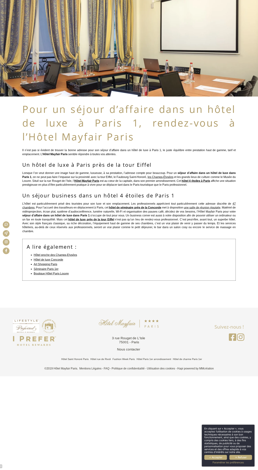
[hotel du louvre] (9, 242)
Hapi (180, 368)
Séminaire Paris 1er (46, 268)
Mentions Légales (90, 368)
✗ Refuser (241, 457)
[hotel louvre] (9, 250)
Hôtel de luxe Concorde (48, 259)
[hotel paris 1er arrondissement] (34, 326)
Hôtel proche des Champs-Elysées (55, 254)
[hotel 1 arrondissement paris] (9, 224)
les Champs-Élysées (160, 177)
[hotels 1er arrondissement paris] (34, 340)
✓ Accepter (215, 457)
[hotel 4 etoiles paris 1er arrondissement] (9, 233)
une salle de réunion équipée (202, 207)
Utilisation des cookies (161, 368)
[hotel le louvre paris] (232, 339)
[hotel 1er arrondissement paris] (240, 339)
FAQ (106, 368)
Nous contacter (129, 349)
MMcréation (206, 368)
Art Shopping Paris (45, 264)
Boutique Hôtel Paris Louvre (51, 273)
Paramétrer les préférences (228, 462)
